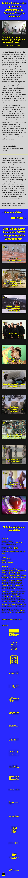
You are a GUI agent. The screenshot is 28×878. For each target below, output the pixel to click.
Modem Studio (17, 619)
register (20, 39)
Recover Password (7, 562)
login (10, 39)
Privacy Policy (6, 559)
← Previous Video (12, 212)
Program (4, 560)
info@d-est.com (11, 544)
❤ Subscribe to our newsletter (14, 529)
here (24, 612)
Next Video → (18, 217)
